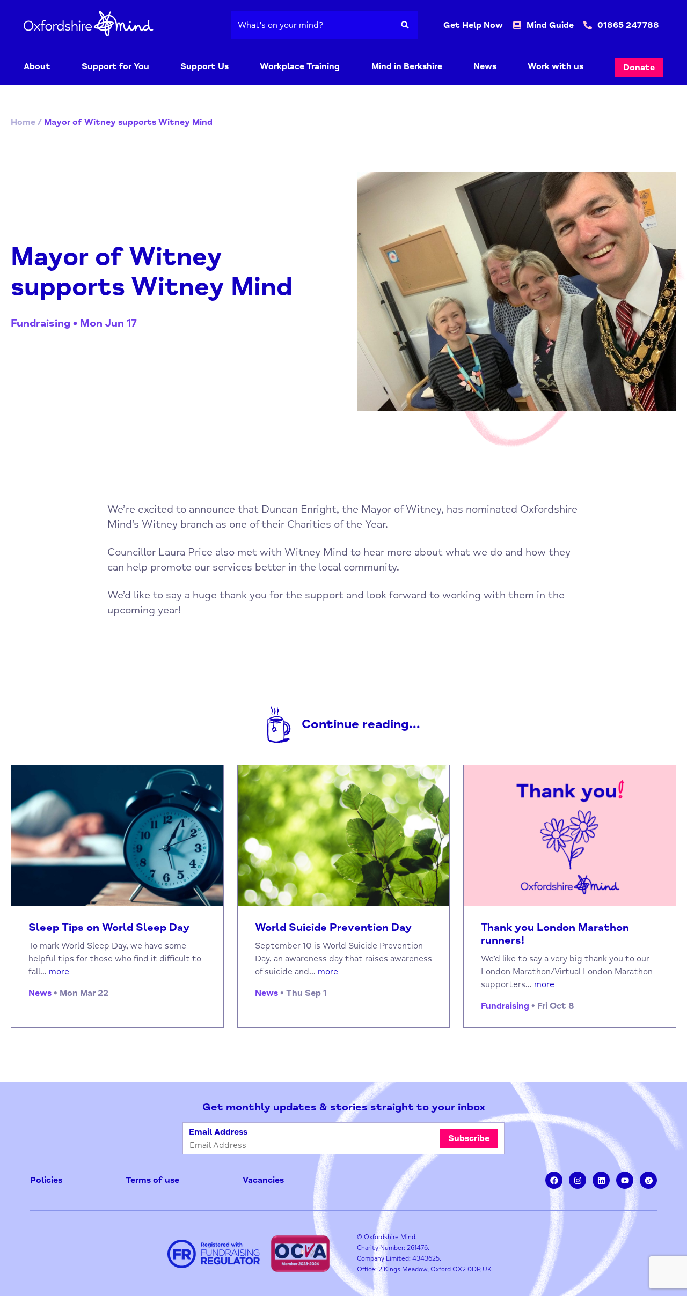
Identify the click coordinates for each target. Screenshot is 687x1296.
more (59, 971)
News (484, 66)
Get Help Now (473, 25)
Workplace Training (300, 66)
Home (23, 122)
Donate (639, 67)
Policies (46, 1180)
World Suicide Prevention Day (333, 927)
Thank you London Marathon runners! (555, 934)
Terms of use (152, 1180)
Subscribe (468, 1138)
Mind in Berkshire (406, 66)
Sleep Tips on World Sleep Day (108, 927)
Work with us (555, 66)
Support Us (204, 66)
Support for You (115, 66)
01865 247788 (628, 25)
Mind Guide (550, 25)
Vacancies (263, 1180)
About (37, 66)
